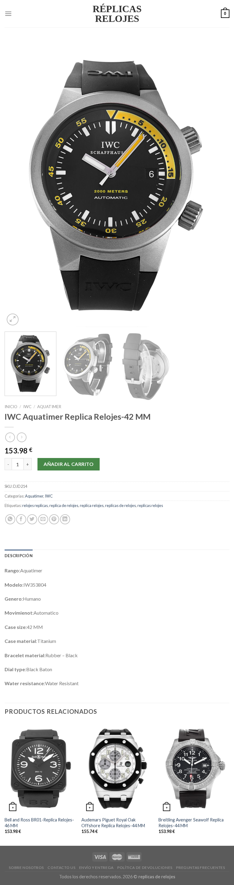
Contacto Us (61, 867)
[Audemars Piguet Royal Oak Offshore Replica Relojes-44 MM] (116, 768)
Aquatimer (49, 406)
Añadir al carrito (69, 464)
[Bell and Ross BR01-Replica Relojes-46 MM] (40, 768)
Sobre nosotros (26, 867)
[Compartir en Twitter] (32, 519)
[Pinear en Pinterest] (54, 519)
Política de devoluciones (144, 867)
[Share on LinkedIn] (65, 519)
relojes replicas (35, 505)
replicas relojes (150, 505)
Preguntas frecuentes (200, 867)
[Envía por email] (43, 519)
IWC (27, 406)
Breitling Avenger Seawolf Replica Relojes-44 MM (191, 822)
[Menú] (8, 13)
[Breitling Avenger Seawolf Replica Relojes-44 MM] (193, 768)
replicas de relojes (120, 505)
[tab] (19, 556)
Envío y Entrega (96, 867)
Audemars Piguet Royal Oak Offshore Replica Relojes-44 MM (113, 822)
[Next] (217, 183)
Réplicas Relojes (117, 13)
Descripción (19, 555)
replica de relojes (63, 505)
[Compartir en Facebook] (21, 519)
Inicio (11, 406)
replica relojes (92, 505)
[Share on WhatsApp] (10, 519)
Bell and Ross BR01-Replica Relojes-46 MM (39, 822)
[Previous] (16, 183)
